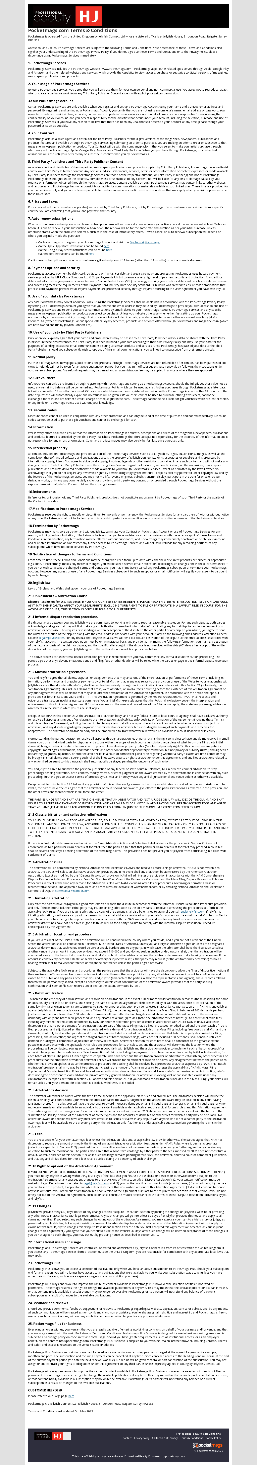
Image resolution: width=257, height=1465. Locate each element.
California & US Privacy (165, 1438)
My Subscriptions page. (145, 242)
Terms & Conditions (191, 1438)
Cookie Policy (213, 1438)
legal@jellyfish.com (51, 638)
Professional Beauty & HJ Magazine (198, 1434)
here (106, 246)
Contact (127, 1438)
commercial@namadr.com (72, 891)
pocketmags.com (207, 1451)
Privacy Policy (141, 1438)
